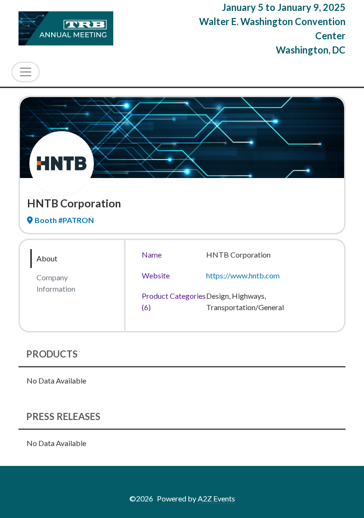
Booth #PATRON (64, 219)
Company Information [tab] (55, 283)
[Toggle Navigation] (25, 72)
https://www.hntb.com (243, 275)
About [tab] (46, 258)
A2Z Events (216, 498)
